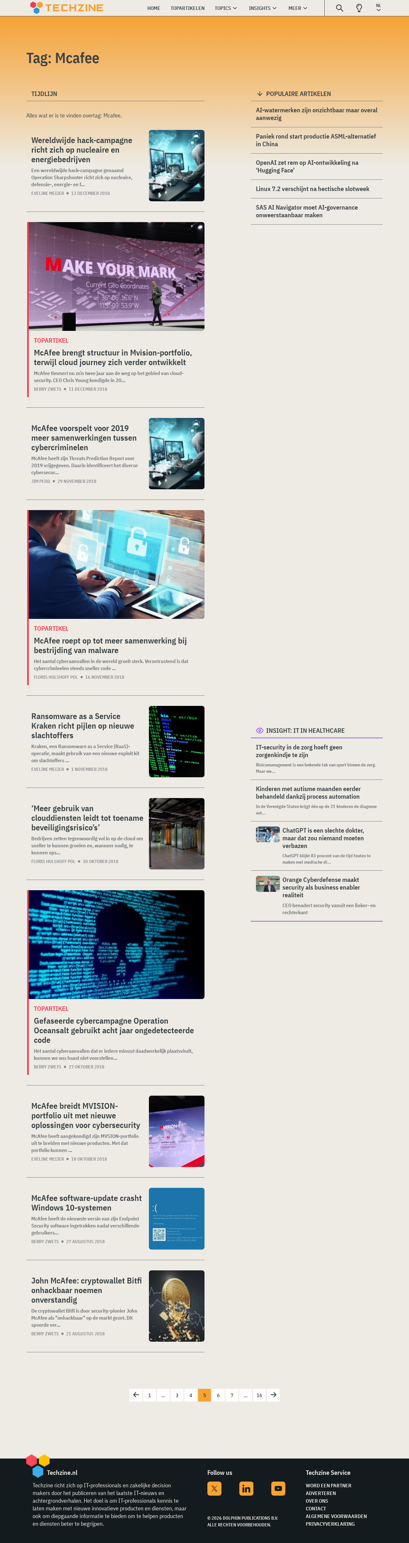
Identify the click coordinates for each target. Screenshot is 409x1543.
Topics (223, 8)
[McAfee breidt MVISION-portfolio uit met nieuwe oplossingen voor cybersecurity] (176, 1131)
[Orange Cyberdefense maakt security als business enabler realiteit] (268, 896)
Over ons (317, 1501)
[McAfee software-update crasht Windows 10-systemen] (176, 1219)
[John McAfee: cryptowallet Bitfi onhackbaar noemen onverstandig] (176, 1306)
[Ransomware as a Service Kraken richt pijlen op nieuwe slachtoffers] (176, 741)
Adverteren (321, 1493)
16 (259, 1395)
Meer (295, 8)
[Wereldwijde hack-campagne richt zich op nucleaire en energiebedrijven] (176, 165)
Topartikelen (187, 8)
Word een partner (328, 1485)
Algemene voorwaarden (336, 1516)
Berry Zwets (47, 389)
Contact (316, 1508)
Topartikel (51, 340)
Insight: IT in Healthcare (305, 730)
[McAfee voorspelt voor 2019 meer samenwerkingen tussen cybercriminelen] (176, 453)
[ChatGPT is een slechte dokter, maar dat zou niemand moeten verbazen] (268, 846)
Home (153, 8)
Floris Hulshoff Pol (56, 677)
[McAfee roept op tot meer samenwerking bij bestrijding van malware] (116, 564)
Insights (260, 8)
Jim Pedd (40, 481)
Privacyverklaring (330, 1524)
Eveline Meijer (47, 193)
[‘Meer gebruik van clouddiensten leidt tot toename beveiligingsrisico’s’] (176, 833)
